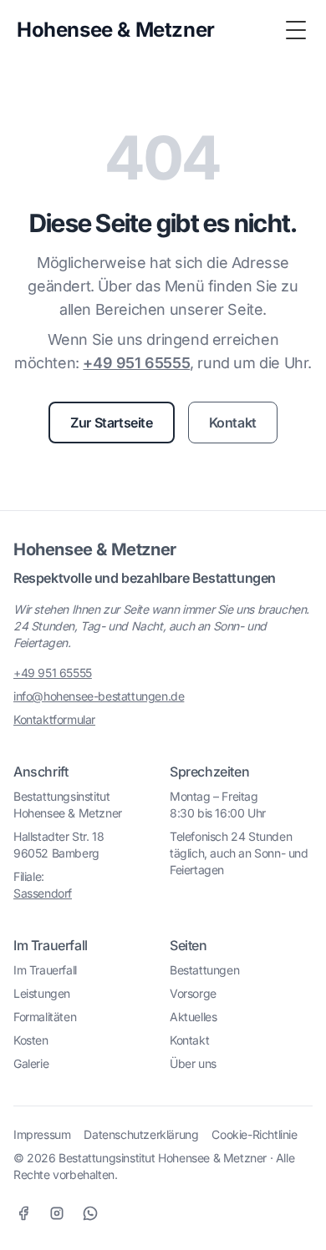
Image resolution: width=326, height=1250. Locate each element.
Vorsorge (193, 993)
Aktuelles (193, 1017)
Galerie (30, 1063)
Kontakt (233, 422)
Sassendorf (42, 893)
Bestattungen (204, 970)
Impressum (41, 1134)
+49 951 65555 (136, 363)
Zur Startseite (111, 422)
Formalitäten (44, 1017)
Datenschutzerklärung (141, 1134)
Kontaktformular (54, 719)
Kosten (30, 1040)
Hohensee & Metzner (94, 549)
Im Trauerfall (45, 970)
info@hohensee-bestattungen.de (98, 696)
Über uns (193, 1063)
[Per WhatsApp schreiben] (90, 1213)
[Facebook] (23, 1213)
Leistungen (41, 993)
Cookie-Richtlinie (254, 1134)
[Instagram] (57, 1213)
